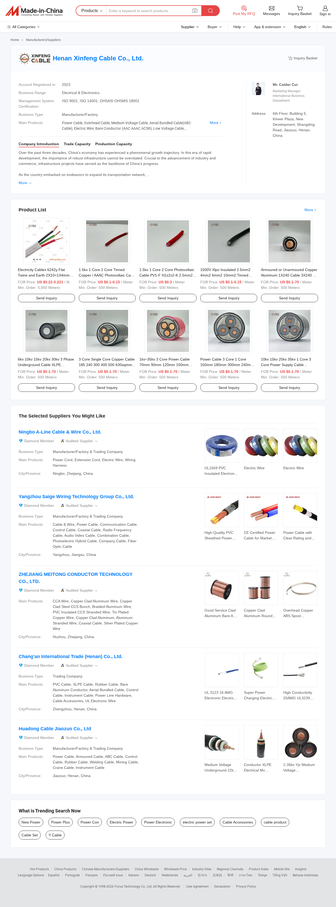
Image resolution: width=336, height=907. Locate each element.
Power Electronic (158, 822)
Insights (300, 869)
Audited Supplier (82, 441)
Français (91, 875)
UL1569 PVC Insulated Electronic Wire (220, 473)
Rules (327, 27)
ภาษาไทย (245, 875)
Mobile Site (282, 869)
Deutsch (150, 875)
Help (237, 27)
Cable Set (30, 835)
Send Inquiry (46, 298)
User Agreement (197, 886)
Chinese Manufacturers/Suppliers (105, 869)
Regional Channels (230, 869)
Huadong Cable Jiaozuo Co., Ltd (55, 728)
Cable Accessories (238, 822)
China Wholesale (147, 869)
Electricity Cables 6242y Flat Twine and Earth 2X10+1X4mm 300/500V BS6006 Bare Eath (44, 275)
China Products (65, 869)
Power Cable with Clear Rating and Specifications (297, 538)
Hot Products (39, 869)
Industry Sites (201, 869)
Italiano (133, 875)
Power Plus (60, 822)
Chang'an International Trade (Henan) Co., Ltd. (71, 656)
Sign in (325, 14)
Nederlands (170, 875)
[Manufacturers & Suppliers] (33, 10)
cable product (275, 822)
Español (54, 875)
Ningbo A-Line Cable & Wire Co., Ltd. (60, 432)
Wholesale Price (175, 869)
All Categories (23, 27)
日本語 (217, 875)
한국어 (202, 875)
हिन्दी (230, 875)
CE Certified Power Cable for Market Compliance (259, 538)
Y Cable (55, 835)
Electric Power (121, 822)
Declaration (222, 886)
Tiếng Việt (279, 875)
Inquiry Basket (302, 58)
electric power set (197, 822)
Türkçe (262, 875)
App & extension (267, 27)
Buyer (212, 27)
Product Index (259, 869)
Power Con (90, 822)
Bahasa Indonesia (305, 875)
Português (72, 875)
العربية (187, 875)
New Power (31, 822)
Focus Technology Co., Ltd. (133, 886)
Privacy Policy (246, 886)
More (214, 123)
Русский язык (113, 875)
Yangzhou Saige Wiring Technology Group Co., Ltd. (76, 496)
